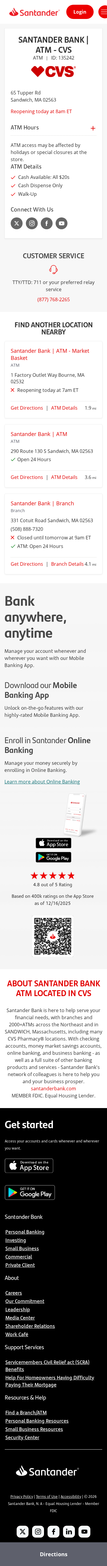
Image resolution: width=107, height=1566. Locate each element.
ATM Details (64, 408)
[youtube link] (61, 223)
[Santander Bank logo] (34, 12)
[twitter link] (17, 223)
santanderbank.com (53, 1088)
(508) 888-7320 (27, 529)
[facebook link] (47, 223)
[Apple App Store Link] (53, 847)
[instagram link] (32, 223)
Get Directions (27, 408)
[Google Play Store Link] (53, 860)
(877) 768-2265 (53, 299)
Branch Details (67, 564)
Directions (53, 1554)
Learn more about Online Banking (42, 781)
